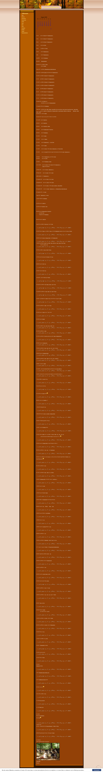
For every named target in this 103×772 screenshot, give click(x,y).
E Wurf (45, 35)
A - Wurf (46, 638)
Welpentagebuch (42, 645)
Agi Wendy (48, 413)
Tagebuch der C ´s (46, 142)
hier (48, 420)
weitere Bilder (38, 761)
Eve (68, 231)
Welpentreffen (45, 499)
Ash (47, 244)
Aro (45, 109)
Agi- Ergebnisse (48, 513)
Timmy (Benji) (76, 109)
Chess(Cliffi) (54, 109)
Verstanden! (96, 770)
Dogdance (44, 427)
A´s (42, 652)
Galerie (23, 21)
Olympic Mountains (49, 726)
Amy (52, 284)
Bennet (48, 284)
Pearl (46, 206)
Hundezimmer (53, 450)
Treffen (43, 434)
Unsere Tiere (24, 18)
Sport (23, 23)
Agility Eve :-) (55, 479)
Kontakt (23, 29)
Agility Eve (45, 123)
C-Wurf (46, 148)
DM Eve (52, 472)
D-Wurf (45, 72)
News (22, 15)
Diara (47, 64)
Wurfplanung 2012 (42, 479)
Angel (45, 243)
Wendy (71, 231)
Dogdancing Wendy (46, 353)
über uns (23, 16)
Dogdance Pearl (46, 129)
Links (23, 26)
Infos (22, 24)
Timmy (44, 231)
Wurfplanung (46, 58)
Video (41, 603)
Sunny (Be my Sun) (70, 109)
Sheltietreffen (57, 231)
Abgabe (23, 31)
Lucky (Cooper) (64, 109)
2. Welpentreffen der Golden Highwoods (50, 69)
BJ (45, 284)
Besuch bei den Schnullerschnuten (54, 547)
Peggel (64, 243)
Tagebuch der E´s (50, 35)
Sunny (51, 231)
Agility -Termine (45, 574)
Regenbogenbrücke (25, 32)
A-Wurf (46, 618)
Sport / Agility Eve (59, 368)
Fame (57, 243)
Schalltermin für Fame (42, 679)
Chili (57, 109)
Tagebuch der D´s (55, 72)
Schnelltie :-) (45, 400)
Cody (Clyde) (60, 109)
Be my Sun (46, 224)
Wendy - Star (41, 707)
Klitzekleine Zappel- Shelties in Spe (44, 672)
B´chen (43, 393)
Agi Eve (44, 244)
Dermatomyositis (49, 560)
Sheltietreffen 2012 (59, 336)
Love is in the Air (42, 700)
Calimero (50, 109)
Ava (47, 243)
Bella (47, 109)
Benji (43, 312)
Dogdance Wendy (52, 413)
